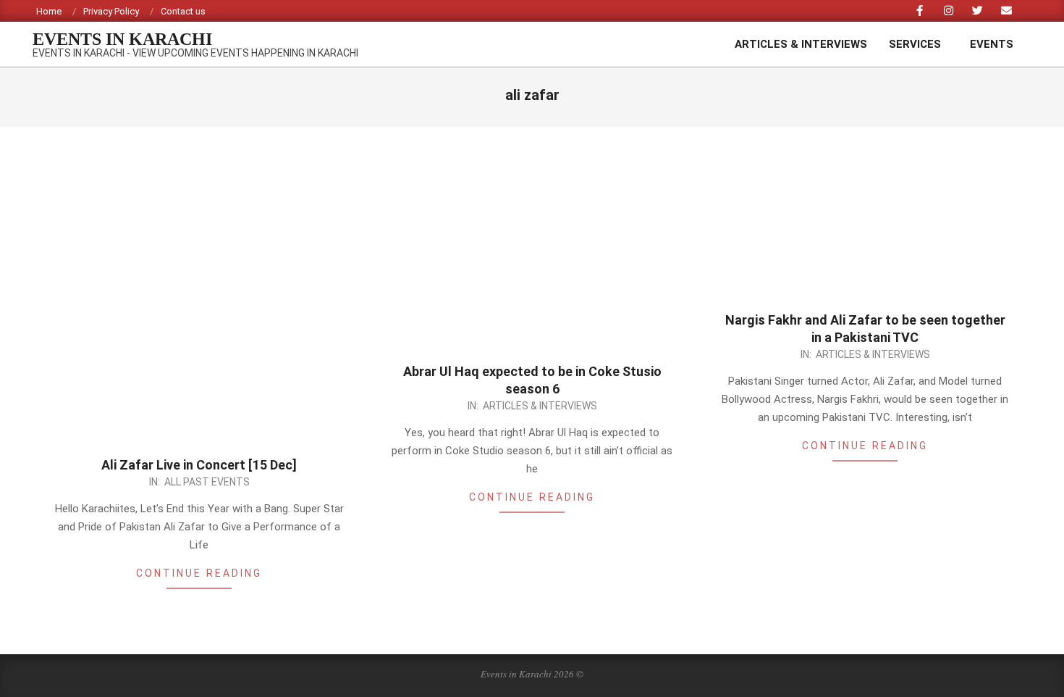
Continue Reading (199, 573)
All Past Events (207, 482)
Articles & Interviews (540, 406)
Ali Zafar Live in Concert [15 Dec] (199, 464)
